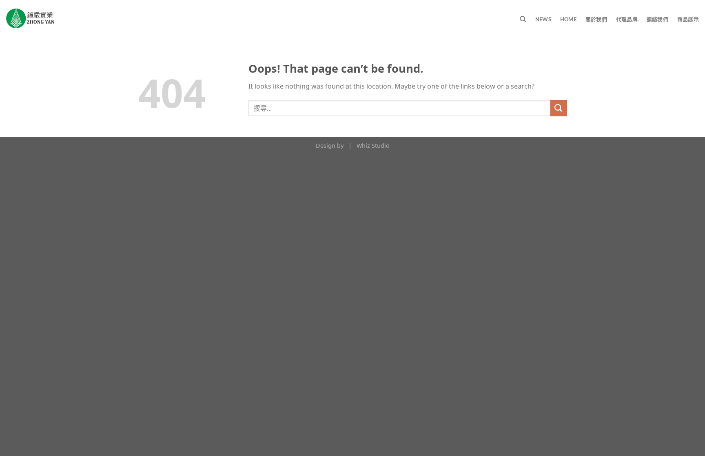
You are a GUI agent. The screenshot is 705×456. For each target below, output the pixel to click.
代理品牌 (627, 19)
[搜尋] (523, 19)
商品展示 (688, 19)
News (543, 19)
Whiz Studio (373, 145)
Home (568, 19)
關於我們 (596, 19)
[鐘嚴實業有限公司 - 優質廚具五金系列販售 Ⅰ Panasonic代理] (30, 18)
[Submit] (558, 108)
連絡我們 (657, 19)
